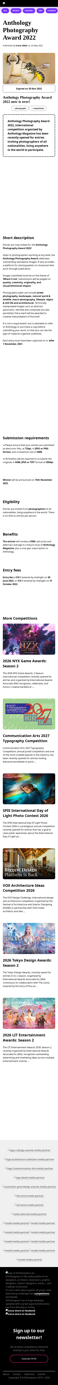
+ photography (20, 108)
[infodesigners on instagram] (20, 1314)
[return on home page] (18, 3)
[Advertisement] (29, 190)
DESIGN (16, 11)
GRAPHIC (29, 11)
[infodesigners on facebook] (20, 1310)
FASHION (52, 11)
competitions (41, 1293)
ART (40, 11)
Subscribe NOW (29, 1359)
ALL (5, 11)
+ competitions (38, 108)
